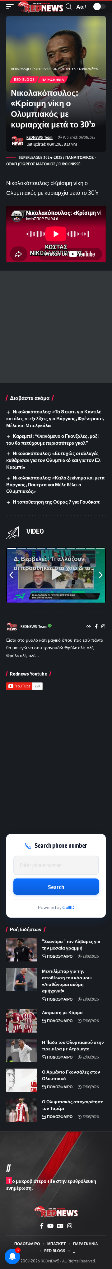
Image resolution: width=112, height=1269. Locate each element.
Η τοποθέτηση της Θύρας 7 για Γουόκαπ (56, 502)
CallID (68, 907)
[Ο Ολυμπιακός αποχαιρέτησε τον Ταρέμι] (21, 1110)
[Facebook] (96, 627)
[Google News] (60, 1226)
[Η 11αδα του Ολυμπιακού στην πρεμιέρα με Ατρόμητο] (21, 1050)
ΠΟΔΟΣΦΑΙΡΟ (59, 956)
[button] (11, 6)
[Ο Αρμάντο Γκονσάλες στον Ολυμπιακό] (21, 1080)
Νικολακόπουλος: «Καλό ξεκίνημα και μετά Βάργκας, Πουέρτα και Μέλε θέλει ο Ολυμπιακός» (55, 484)
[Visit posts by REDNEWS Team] (17, 141)
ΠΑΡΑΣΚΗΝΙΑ (53, 79)
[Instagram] (103, 627)
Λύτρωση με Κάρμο (62, 1012)
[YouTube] (50, 1226)
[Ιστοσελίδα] (88, 627)
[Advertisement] (56, 327)
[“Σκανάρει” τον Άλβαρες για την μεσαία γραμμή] (21, 949)
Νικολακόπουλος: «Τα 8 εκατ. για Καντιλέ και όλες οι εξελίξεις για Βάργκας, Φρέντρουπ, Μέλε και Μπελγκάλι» (55, 418)
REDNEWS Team (39, 137)
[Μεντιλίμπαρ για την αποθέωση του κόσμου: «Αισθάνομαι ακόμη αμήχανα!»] (21, 979)
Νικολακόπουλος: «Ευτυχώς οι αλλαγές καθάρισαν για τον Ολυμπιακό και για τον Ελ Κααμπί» (53, 460)
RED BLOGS (24, 79)
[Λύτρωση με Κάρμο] (21, 1021)
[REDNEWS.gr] (40, 6)
